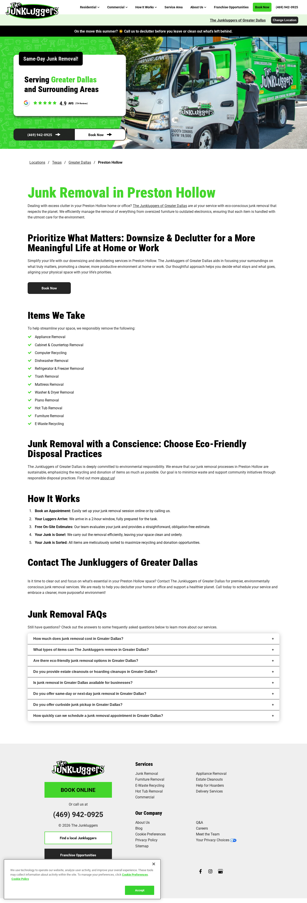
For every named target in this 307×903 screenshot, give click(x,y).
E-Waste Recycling (149, 785)
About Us (142, 822)
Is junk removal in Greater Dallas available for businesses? (83, 683)
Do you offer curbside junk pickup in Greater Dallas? (77, 705)
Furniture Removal (149, 779)
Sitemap (142, 846)
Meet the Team (208, 834)
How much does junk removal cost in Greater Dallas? (78, 639)
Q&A (199, 822)
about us (107, 478)
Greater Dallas (80, 162)
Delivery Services (209, 791)
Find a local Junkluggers (78, 838)
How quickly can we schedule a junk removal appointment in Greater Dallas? (98, 716)
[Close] (154, 864)
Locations (37, 162)
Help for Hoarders (210, 785)
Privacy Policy (146, 840)
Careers (202, 828)
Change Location (284, 20)
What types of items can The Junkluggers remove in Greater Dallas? (91, 650)
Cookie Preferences (135, 874)
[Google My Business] (220, 871)
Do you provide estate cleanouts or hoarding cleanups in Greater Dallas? (95, 672)
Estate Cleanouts (209, 779)
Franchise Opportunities (78, 855)
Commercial (144, 797)
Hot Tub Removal (149, 791)
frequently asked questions (133, 627)
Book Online (78, 789)
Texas (57, 162)
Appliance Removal (211, 773)
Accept (139, 890)
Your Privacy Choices (212, 840)
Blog (138, 828)
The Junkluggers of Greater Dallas (238, 20)
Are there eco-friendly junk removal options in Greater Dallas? (85, 661)
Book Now (96, 134)
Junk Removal (146, 773)
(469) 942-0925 (39, 134)
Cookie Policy (20, 879)
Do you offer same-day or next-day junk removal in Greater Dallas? (89, 694)
